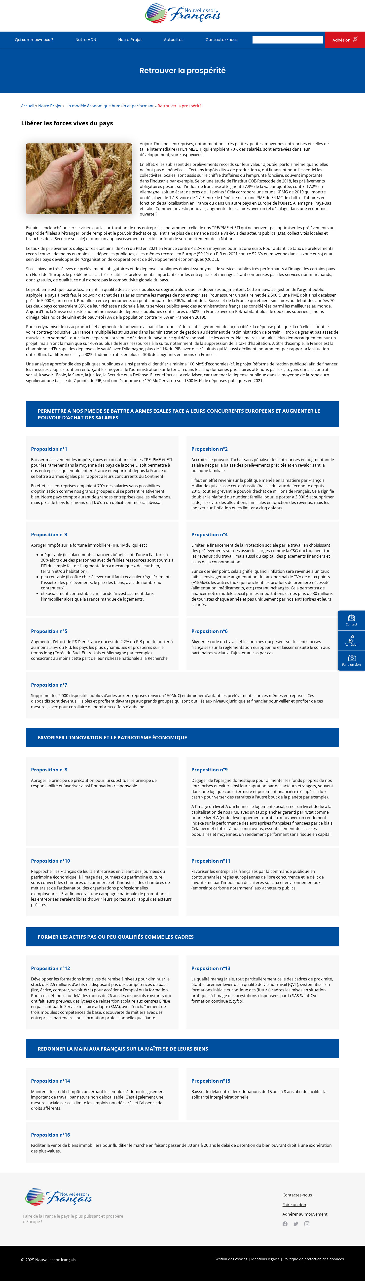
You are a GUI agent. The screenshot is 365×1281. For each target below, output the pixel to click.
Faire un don (351, 664)
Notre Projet (50, 106)
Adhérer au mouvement (305, 1214)
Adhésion (341, 40)
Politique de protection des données (314, 1259)
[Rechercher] (318, 39)
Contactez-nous (297, 1195)
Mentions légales (265, 1259)
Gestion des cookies (231, 1259)
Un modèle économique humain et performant (110, 106)
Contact (351, 624)
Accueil (27, 106)
